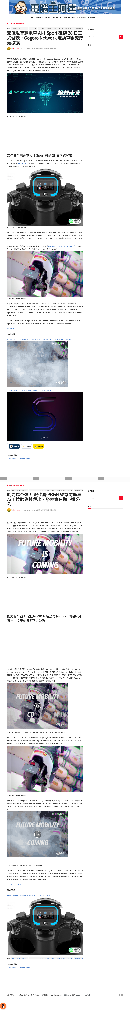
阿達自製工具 (57, 17)
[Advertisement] (45, 466)
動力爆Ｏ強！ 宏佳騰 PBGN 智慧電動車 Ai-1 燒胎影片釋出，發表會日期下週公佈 (39, 339)
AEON (21, 28)
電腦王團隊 (91, 17)
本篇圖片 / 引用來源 (15, 884)
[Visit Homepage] (65, 7)
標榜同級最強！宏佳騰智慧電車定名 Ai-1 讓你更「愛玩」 (29, 895)
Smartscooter (61, 490)
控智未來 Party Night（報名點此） (61, 246)
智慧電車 (77, 490)
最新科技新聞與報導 (17, 24)
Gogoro (41, 28)
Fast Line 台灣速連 (81, 995)
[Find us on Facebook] (119, 995)
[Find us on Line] (122, 995)
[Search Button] (99, 17)
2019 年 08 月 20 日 (29, 48)
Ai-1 (26, 28)
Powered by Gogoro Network (74, 28)
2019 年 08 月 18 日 (29, 510)
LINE (81, 54)
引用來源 (10, 328)
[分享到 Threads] (77, 54)
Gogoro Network (51, 28)
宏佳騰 (70, 490)
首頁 (31, 17)
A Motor (14, 28)
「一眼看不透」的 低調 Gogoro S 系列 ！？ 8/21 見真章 (29, 390)
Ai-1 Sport (33, 28)
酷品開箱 (47, 17)
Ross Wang (16, 48)
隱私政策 (66, 995)
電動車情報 (53, 48)
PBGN (61, 28)
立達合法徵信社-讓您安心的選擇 (18, 458)
